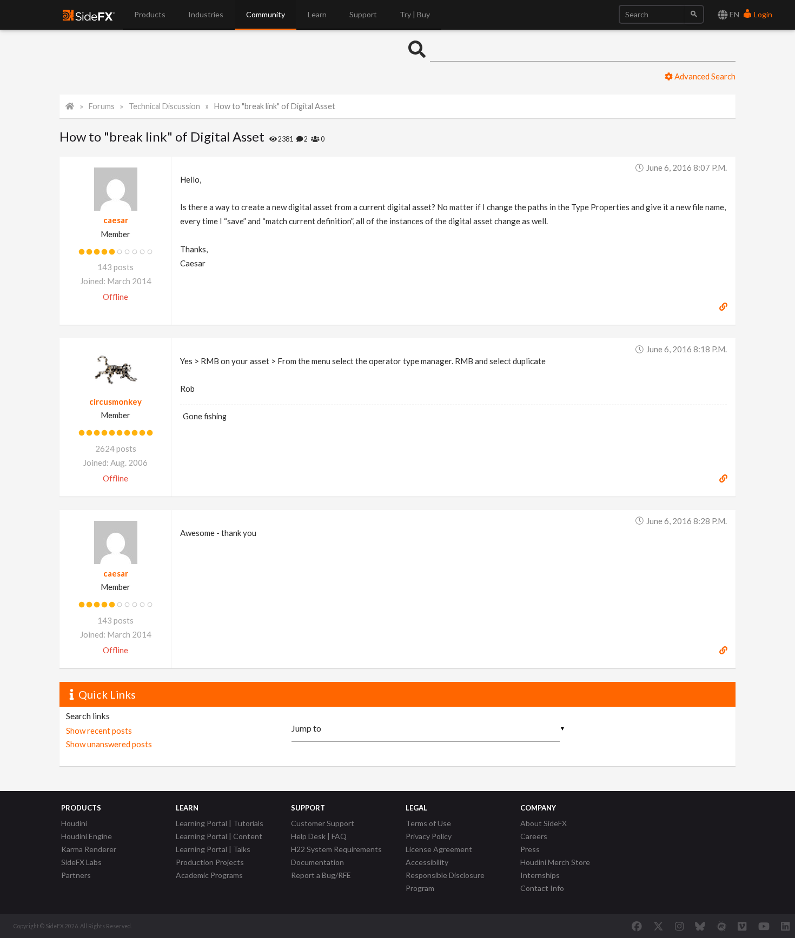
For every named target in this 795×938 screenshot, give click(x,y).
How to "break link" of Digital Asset (274, 106)
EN (733, 14)
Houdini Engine (86, 836)
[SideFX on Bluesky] (700, 926)
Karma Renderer (88, 849)
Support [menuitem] (363, 14)
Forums (102, 106)
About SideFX (543, 823)
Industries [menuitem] (205, 14)
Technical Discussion (164, 106)
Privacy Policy (429, 836)
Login (762, 14)
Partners (76, 875)
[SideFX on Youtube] (764, 926)
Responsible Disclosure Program (445, 881)
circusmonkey (115, 401)
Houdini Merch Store (555, 862)
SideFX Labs (81, 862)
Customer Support (322, 823)
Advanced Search (704, 76)
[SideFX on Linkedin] (785, 926)
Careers (533, 836)
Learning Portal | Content (219, 836)
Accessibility (427, 862)
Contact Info (542, 888)
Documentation (317, 862)
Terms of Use (428, 823)
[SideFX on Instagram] (679, 926)
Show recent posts (99, 730)
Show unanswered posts (109, 744)
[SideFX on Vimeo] (742, 926)
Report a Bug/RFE (321, 875)
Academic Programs (209, 875)
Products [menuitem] (149, 14)
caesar (115, 220)
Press (530, 849)
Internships (540, 875)
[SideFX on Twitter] (658, 926)
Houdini (74, 823)
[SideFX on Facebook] (637, 926)
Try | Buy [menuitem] (415, 14)
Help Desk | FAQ (319, 836)
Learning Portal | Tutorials (219, 823)
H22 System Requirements (336, 849)
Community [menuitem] (265, 14)
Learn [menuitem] (317, 14)
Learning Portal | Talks (213, 849)
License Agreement (439, 849)
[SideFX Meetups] (722, 926)
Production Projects (210, 862)
